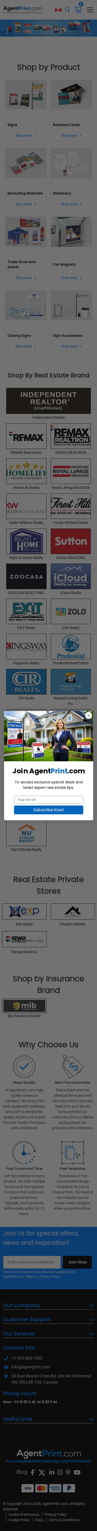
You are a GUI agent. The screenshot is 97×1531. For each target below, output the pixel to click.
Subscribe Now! (48, 809)
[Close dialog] (89, 715)
